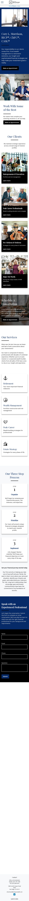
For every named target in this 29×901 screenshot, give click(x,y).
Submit (5, 676)
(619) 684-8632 (16, 880)
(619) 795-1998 (16, 881)
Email (3, 643)
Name (3, 634)
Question (4, 663)
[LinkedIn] (14, 894)
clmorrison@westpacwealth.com (14, 892)
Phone (3, 653)
